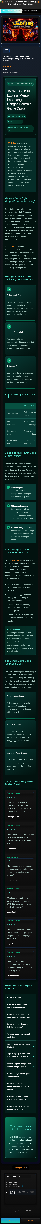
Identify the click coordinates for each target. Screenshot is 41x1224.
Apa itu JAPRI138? (14, 997)
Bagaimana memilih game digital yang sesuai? (17, 1025)
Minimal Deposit (22, 1192)
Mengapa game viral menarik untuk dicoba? (18, 1035)
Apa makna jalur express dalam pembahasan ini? (17, 1005)
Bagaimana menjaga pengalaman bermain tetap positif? (18, 1087)
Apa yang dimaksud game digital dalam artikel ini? (17, 1098)
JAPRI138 (12, 143)
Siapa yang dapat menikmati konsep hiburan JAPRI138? (18, 1055)
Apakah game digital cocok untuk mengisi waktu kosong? (19, 1015)
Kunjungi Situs (19, 1167)
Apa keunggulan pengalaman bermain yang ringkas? (19, 1065)
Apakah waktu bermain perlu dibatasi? (18, 1045)
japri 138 (15, 560)
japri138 (14, 246)
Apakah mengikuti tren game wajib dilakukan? (18, 1075)
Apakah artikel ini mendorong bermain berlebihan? (19, 1107)
